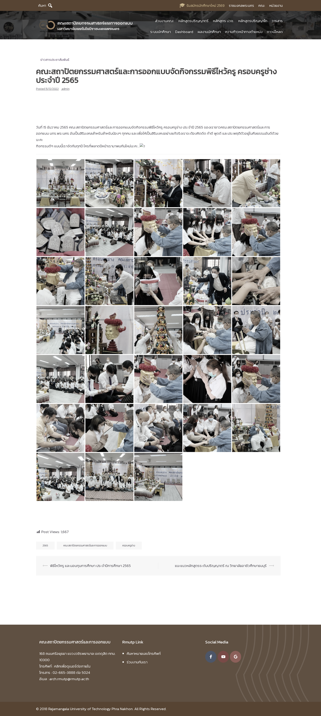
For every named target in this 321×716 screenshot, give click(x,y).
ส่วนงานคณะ (164, 21)
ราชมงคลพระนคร (241, 5)
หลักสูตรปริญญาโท (252, 21)
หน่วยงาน (276, 5)
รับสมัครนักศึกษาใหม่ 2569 (205, 5)
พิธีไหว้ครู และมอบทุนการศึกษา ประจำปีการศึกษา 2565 (90, 565)
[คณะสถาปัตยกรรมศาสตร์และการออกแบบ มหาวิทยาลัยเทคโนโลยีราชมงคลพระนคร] (86, 26)
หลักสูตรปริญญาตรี (193, 21)
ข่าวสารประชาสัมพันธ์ (54, 59)
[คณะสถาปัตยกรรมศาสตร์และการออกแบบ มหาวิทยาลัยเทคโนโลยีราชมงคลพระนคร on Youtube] (223, 657)
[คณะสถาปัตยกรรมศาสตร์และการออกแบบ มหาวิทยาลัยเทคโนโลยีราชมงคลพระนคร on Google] (235, 657)
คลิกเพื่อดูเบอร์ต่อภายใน (72, 666)
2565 (45, 545)
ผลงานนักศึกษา (209, 32)
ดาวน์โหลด (275, 32)
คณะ (261, 5)
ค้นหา (42, 5)
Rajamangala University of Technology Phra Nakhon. (90, 709)
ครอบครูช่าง (128, 545)
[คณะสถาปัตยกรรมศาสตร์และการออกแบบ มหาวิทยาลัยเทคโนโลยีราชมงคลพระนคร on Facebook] (210, 657)
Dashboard (184, 32)
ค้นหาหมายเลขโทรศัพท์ (144, 653)
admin (65, 89)
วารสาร (277, 21)
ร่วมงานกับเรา (137, 662)
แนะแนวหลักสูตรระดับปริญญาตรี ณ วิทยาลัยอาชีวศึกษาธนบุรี (221, 565)
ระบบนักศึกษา (160, 32)
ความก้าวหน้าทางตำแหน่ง (243, 32)
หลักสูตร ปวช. (223, 21)
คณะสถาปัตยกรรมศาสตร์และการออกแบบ (85, 545)
